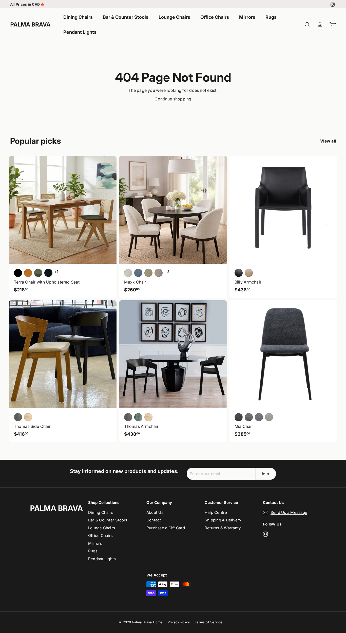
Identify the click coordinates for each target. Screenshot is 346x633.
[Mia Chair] (283, 371)
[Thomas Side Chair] (63, 371)
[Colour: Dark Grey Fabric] (239, 417)
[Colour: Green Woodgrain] (138, 417)
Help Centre (216, 512)
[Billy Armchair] (283, 227)
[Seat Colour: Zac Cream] (128, 273)
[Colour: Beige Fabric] (269, 417)
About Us (154, 512)
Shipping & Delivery (223, 520)
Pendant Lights (80, 32)
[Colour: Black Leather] (239, 273)
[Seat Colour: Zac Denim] (138, 273)
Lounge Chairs (174, 17)
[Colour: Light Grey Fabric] (259, 417)
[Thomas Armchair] (173, 371)
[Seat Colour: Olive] (38, 273)
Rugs (271, 17)
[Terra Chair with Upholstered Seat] (63, 227)
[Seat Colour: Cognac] (28, 273)
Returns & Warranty (223, 527)
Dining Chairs (78, 17)
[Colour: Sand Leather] (249, 273)
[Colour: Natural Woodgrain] (148, 417)
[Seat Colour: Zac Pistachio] (148, 273)
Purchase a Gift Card (165, 527)
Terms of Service (208, 622)
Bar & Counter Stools (125, 17)
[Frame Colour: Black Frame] (48, 273)
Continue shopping (173, 98)
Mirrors (247, 17)
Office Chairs (214, 17)
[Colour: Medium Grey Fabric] (249, 417)
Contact (153, 520)
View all (328, 141)
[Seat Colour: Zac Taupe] (159, 273)
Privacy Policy (179, 622)
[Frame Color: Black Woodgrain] (18, 417)
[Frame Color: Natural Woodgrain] (28, 417)
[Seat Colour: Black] (18, 273)
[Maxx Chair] (173, 227)
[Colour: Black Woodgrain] (128, 417)
